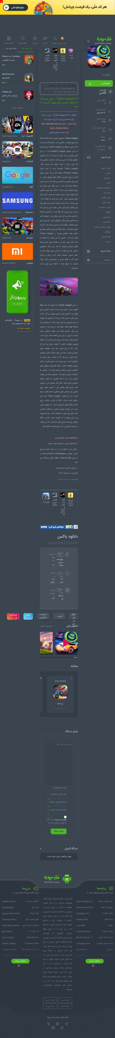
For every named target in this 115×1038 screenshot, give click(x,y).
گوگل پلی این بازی (73, 616)
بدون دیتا (107, 192)
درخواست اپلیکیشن (43, 616)
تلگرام (28, 615)
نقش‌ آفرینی (106, 236)
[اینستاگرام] (53, 1028)
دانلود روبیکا (49, 1006)
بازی (47, 263)
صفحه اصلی (71, 85)
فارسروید (43, 413)
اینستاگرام (13, 615)
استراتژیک (107, 178)
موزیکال (108, 231)
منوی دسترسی (8, 43)
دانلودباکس (105, 83)
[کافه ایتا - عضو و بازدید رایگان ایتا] (62, 495)
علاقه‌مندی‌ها (23, 43)
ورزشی (108, 241)
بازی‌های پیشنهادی (103, 187)
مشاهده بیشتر (94, 961)
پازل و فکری (106, 197)
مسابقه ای (101, 149)
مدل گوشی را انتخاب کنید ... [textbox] (56, 794)
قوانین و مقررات (60, 819)
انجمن (45, 43)
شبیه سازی (106, 202)
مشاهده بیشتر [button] (17, 107)
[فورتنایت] (45, 496)
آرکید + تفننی (106, 168)
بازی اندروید (61, 85)
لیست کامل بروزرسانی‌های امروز (101, 892)
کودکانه (108, 212)
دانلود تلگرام (65, 1006)
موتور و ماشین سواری (102, 226)
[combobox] (56, 795)
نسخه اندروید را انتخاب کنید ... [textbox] (56, 802)
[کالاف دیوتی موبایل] (54, 495)
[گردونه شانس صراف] (70, 495)
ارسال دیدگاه (58, 831)
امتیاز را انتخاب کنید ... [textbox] (57, 810)
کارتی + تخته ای (105, 207)
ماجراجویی (107, 217)
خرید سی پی (62, 43)
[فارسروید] (57, 879)
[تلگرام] (66, 1023)
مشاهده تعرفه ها (24, 329)
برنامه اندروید (50, 1000)
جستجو (55, 43)
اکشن (108, 182)
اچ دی (108, 173)
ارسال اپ (35, 43)
